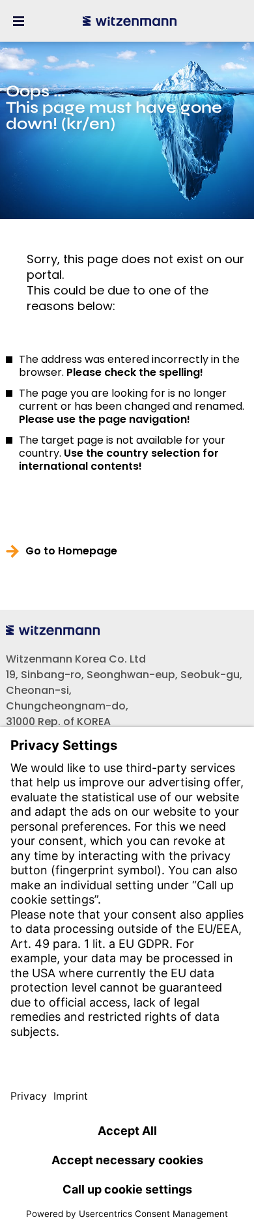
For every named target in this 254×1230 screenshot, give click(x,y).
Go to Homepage (71, 551)
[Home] (129, 21)
